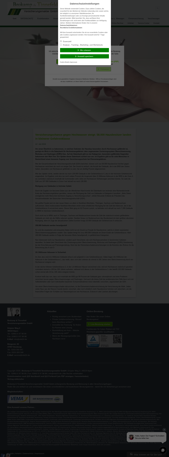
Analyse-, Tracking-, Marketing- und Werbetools (82, 45)
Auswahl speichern (85, 56)
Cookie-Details (64, 62)
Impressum (73, 62)
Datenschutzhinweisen (68, 25)
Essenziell (66, 41)
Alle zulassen (85, 50)
